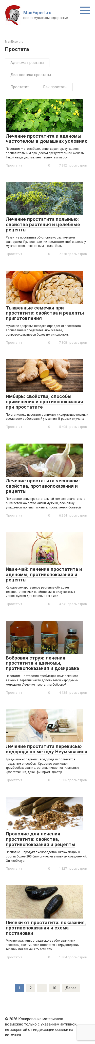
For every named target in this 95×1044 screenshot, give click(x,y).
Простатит (19, 87)
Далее (71, 988)
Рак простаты (55, 87)
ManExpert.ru (37, 12)
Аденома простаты (27, 62)
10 (54, 988)
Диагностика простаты (30, 74)
